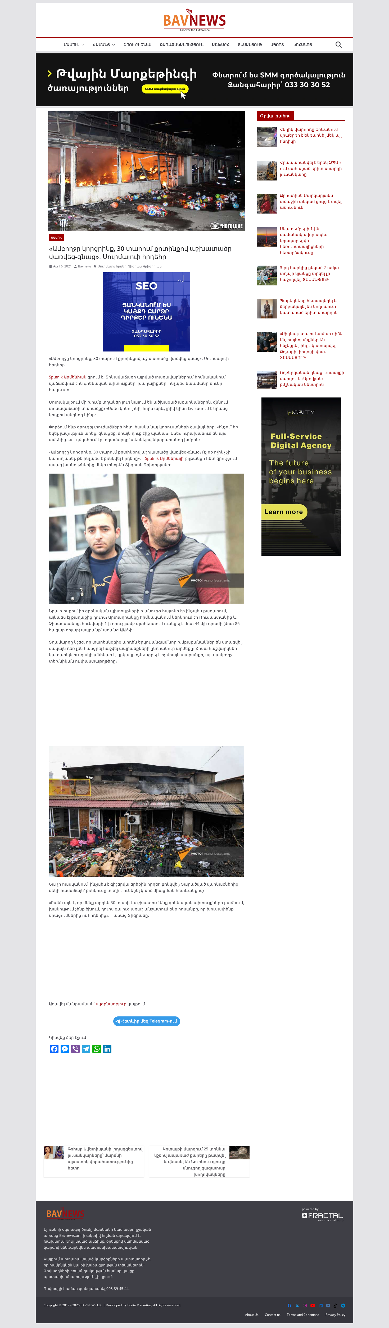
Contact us (273, 1314)
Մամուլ (71, 44)
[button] (81, 44)
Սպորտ (277, 44)
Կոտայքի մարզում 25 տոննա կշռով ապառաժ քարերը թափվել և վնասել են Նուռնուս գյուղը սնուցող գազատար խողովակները (189, 1161)
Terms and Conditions (303, 1314)
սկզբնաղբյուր (111, 1003)
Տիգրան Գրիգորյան (145, 266)
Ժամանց (101, 44)
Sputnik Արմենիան (68, 377)
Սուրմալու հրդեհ (112, 266)
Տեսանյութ (250, 44)
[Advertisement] (146, 707)
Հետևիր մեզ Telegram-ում (149, 1021)
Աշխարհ (220, 44)
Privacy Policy (335, 1314)
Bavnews (84, 266)
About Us (252, 1314)
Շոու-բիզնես (137, 44)
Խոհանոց (302, 44)
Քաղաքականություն (181, 44)
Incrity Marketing (139, 1305)
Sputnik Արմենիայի (164, 458)
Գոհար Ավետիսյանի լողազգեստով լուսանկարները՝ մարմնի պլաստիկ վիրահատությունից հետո (105, 1158)
